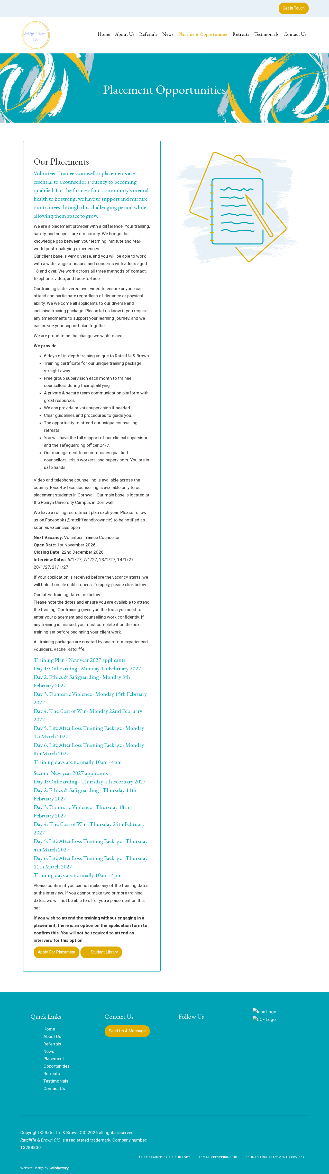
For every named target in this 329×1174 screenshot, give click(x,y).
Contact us (295, 34)
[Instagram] (33, 7)
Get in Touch (294, 8)
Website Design (32, 1167)
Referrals (148, 34)
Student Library (104, 952)
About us (124, 34)
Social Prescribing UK (217, 1157)
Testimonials (266, 34)
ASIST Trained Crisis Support (164, 1157)
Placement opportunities (202, 34)
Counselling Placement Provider (275, 1157)
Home (104, 34)
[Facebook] (24, 7)
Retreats (241, 34)
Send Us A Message (127, 1030)
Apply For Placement (56, 952)
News (167, 34)
